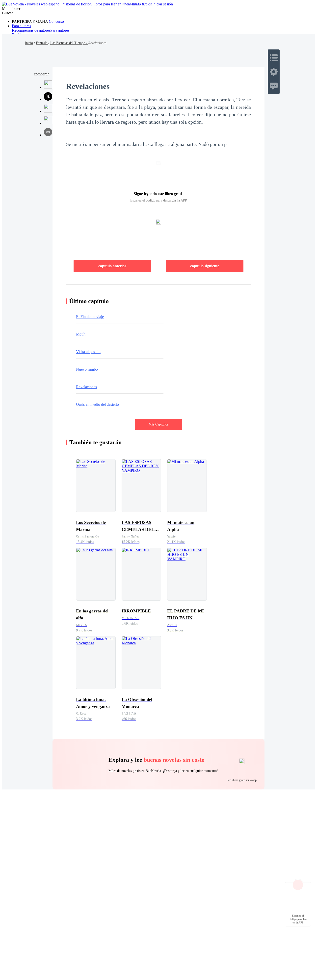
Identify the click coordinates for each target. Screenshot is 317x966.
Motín (80, 334)
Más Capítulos (158, 424)
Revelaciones (86, 387)
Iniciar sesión (162, 4)
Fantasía (42, 43)
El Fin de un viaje (90, 317)
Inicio (29, 43)
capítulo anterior (112, 266)
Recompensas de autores (31, 30)
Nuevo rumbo (87, 369)
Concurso (56, 21)
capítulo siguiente (204, 266)
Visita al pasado (88, 352)
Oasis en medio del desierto (97, 404)
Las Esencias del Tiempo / (69, 43)
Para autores (21, 26)
